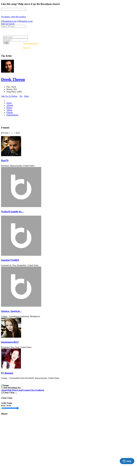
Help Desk (12, 390)
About (4, 390)
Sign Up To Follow (9, 96)
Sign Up (26, 48)
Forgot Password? (30, 43)
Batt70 (4, 160)
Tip (20, 96)
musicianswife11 (10, 342)
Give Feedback (37, 390)
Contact (26, 390)
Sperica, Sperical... (11, 311)
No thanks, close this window (13, 17)
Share (26, 96)
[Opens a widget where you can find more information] (127, 461)
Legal (19, 390)
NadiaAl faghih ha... (12, 211)
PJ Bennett (7, 373)
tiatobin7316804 (10, 260)
